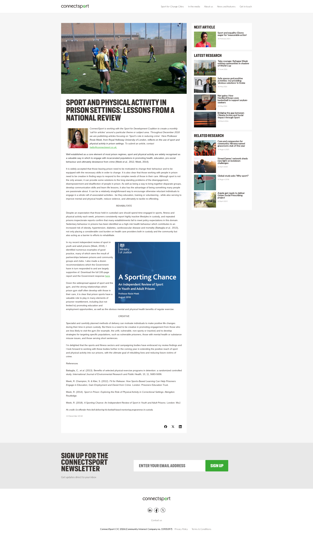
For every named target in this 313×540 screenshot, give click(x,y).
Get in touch (246, 6)
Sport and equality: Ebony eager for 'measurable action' (232, 34)
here (107, 276)
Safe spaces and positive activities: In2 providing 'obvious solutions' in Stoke (231, 80)
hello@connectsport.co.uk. (103, 147)
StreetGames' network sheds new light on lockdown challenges (233, 160)
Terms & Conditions (201, 529)
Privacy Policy (181, 529)
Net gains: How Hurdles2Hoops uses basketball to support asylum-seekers (233, 99)
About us (208, 6)
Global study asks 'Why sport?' (233, 176)
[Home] (75, 6)
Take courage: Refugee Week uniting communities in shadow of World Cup (233, 63)
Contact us (156, 520)
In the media (194, 6)
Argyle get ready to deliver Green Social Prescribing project (231, 195)
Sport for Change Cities (172, 6)
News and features (226, 6)
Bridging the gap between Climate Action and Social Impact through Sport (231, 115)
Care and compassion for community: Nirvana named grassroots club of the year (231, 143)
